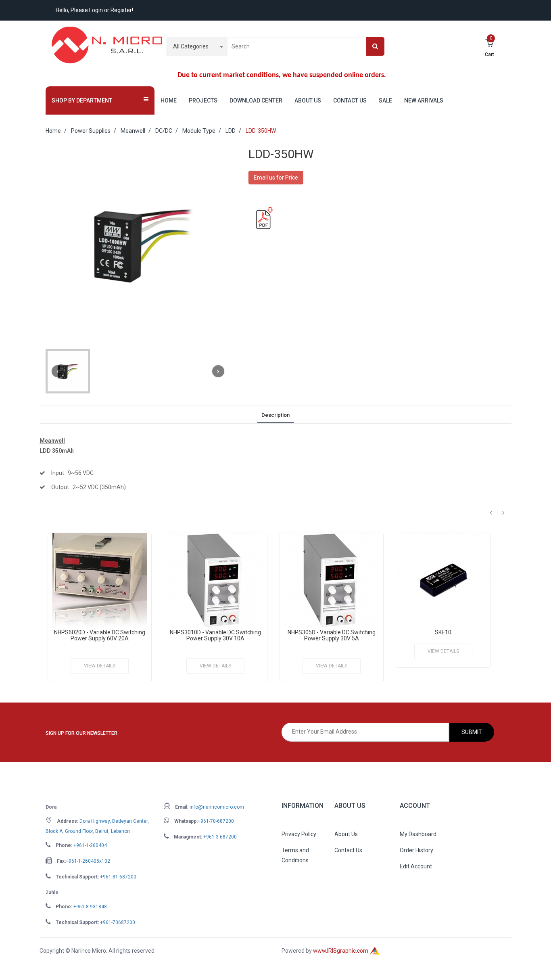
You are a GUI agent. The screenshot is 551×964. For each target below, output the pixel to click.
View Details (99, 666)
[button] (100, 100)
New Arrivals (423, 100)
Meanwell (133, 131)
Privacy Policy (299, 834)
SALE (385, 100)
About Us (307, 100)
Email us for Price (276, 177)
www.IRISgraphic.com (341, 950)
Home (169, 100)
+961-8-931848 (90, 907)
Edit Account (416, 866)
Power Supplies (91, 131)
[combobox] (197, 46)
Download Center (256, 100)
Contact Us (350, 100)
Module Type (198, 131)
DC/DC (163, 131)
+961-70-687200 (216, 821)
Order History (416, 850)
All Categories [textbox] (191, 46)
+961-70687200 (117, 922)
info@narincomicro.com (217, 807)
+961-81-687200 (118, 877)
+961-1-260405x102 (88, 861)
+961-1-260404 (90, 845)
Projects (203, 100)
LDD (230, 131)
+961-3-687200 (220, 837)
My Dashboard (418, 834)
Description (275, 415)
